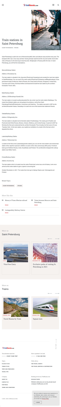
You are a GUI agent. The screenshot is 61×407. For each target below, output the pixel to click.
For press (5, 384)
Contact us (5, 382)
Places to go (6, 363)
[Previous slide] (50, 238)
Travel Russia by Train (12, 319)
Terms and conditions (8, 387)
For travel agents (36, 363)
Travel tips (5, 371)
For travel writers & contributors (41, 366)
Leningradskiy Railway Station (15, 210)
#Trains (16, 47)
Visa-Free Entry (10, 264)
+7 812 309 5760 (41, 356)
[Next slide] (57, 238)
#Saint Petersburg (7, 47)
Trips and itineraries (8, 369)
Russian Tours (35, 379)
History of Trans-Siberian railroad (16, 200)
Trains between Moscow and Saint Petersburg (45, 201)
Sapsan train (37, 319)
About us (4, 379)
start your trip (12, 356)
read (6, 205)
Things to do (5, 366)
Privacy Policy (45, 398)
